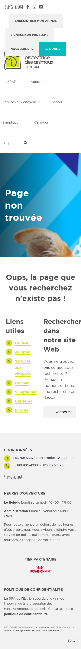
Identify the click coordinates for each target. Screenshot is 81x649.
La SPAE (23, 343)
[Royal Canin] (40, 565)
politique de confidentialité (26, 614)
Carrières (23, 401)
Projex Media (52, 630)
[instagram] (34, 477)
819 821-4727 (27, 465)
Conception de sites (25, 630)
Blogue (21, 410)
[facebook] (27, 477)
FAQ (71, 640)
